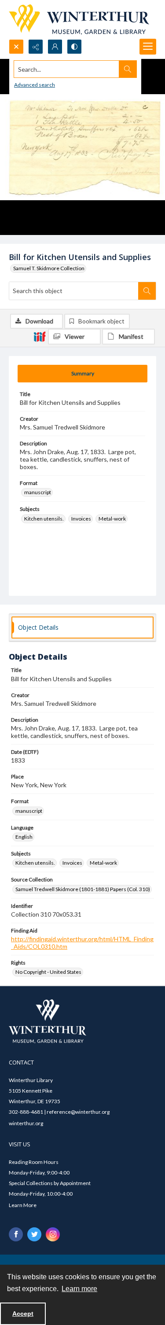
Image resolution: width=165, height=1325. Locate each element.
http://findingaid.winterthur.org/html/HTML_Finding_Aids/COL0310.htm (82, 942)
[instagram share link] (53, 1234)
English (24, 836)
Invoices (81, 518)
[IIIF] (40, 336)
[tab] (82, 373)
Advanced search (34, 84)
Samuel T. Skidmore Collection (48, 268)
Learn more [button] (79, 1288)
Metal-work (112, 518)
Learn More (23, 1205)
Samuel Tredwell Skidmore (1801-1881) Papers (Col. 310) (82, 889)
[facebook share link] (16, 1234)
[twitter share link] (34, 1234)
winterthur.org (26, 1123)
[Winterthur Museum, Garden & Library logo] (79, 19)
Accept (22, 1313)
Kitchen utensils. (44, 518)
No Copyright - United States (48, 972)
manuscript (37, 492)
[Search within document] (147, 291)
